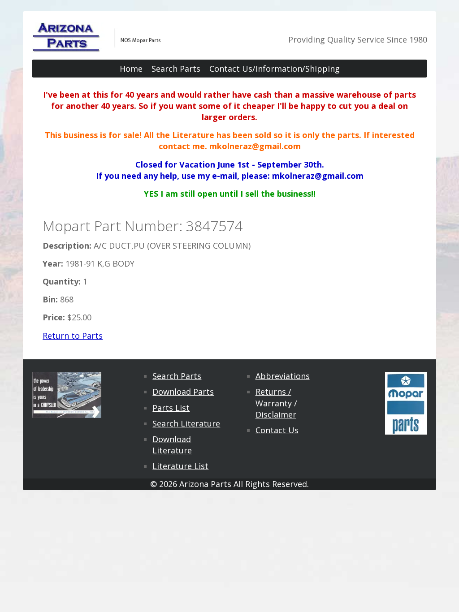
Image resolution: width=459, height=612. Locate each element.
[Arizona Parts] (97, 47)
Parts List (171, 407)
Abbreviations (282, 376)
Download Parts (183, 391)
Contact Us (277, 430)
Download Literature (172, 445)
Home (131, 68)
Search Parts (176, 68)
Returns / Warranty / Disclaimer (276, 402)
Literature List (180, 466)
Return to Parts (73, 335)
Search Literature (186, 423)
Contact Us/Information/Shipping (274, 68)
